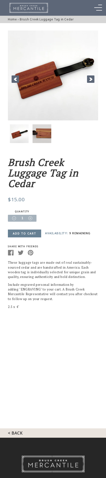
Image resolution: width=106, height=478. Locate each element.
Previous (15, 79)
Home (12, 19)
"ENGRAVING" (30, 289)
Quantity (22, 211)
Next (90, 79)
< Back (15, 433)
